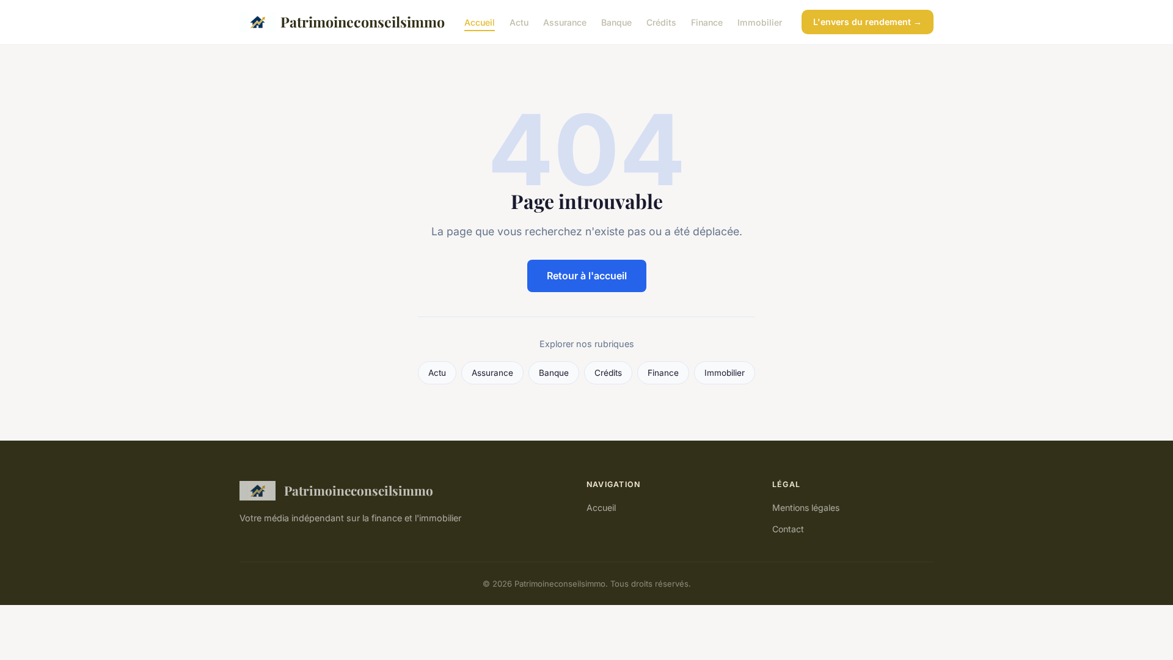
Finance (707, 21)
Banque (616, 21)
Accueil (479, 21)
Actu (519, 21)
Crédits (661, 21)
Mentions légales (805, 507)
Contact (788, 529)
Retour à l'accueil (587, 276)
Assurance (564, 21)
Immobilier (759, 21)
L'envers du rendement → (867, 21)
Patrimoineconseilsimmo (362, 21)
